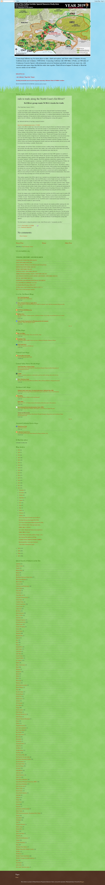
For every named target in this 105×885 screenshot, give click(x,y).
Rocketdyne (18, 739)
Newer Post (19, 243)
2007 (19, 556)
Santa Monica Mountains (21, 779)
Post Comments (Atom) (27, 246)
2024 (19, 455)
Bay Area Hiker (21, 333)
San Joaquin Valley (20, 764)
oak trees (18, 701)
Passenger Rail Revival (21, 714)
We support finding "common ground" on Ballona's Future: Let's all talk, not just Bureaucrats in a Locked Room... (41, 316)
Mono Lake (18, 680)
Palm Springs (19, 712)
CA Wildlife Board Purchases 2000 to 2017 (26, 285)
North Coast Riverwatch (24, 413)
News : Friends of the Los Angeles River (27, 303)
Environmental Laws (20, 622)
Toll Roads (18, 820)
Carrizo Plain (19, 588)
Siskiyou (18, 797)
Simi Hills (18, 795)
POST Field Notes (22, 344)
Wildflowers (19, 853)
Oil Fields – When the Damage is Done (26, 322)
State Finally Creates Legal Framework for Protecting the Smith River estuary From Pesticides (38, 391)
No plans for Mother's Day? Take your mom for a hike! (29, 334)
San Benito (18, 748)
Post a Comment (23, 236)
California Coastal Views (24, 432)
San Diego (18, 752)
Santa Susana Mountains (21, 784)
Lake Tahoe (18, 653)
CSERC (20, 373)
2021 (19, 462)
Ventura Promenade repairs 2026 (25, 357)
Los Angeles (19, 660)
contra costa (18, 608)
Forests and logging (20, 626)
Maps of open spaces (20, 665)
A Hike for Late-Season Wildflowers (25, 346)
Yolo (17, 860)
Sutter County (19, 811)
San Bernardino (19, 750)
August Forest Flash (22, 427)
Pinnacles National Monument (23, 719)
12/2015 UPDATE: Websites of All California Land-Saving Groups (31, 265)
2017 (19, 473)
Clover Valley (19, 599)
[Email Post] (37, 225)
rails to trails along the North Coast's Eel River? (29, 517)
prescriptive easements (21, 728)
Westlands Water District (21, 847)
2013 (19, 483)
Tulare (17, 831)
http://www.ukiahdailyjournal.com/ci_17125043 (29, 125)
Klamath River (19, 647)
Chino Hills (18, 590)
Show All (70, 326)
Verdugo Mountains (20, 842)
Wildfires (18, 851)
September (21, 497)
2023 (19, 457)
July (20, 502)
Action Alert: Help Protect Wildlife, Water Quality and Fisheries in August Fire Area (36, 408)
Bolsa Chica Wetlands (21, 579)
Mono (17, 678)
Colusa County (19, 606)
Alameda (18, 563)
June (20, 505)
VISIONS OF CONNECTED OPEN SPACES (26, 260)
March (20, 510)
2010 (19, 548)
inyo (17, 640)
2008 (19, 553)
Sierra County (19, 790)
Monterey (18, 683)
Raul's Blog (20, 401)
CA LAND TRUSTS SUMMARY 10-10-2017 (26, 282)
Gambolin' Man (22, 339)
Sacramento (18, 741)
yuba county (19, 865)
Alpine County (19, 566)
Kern (17, 642)
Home (44, 243)
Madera (17, 662)
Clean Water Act (19, 595)
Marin (17, 667)
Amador (18, 568)
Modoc (17, 676)
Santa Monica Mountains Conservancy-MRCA (26, 781)
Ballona (18, 572)
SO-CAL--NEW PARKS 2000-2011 (24, 278)
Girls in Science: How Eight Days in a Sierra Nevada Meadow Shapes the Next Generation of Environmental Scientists (38, 368)
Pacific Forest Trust (22, 426)
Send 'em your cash (20, 786)
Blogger (82, 882)
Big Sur (18, 575)
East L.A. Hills (19, 615)
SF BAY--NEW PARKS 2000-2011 (24, 269)
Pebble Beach (19, 716)
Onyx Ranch (19, 705)
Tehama (18, 815)
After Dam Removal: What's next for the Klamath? (29, 397)
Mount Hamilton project (21, 685)
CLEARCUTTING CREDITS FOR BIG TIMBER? (30, 539)
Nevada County (19, 692)
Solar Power (19, 802)
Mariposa (18, 669)
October (21, 495)
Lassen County (19, 656)
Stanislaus (18, 806)
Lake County (19, 649)
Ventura (18, 840)
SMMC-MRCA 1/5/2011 (24, 532)
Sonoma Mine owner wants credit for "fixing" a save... (31, 534)
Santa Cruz (18, 777)
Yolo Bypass (19, 862)
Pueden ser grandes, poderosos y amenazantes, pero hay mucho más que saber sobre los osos (38, 375)
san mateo (18, 768)
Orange (17, 707)
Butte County (19, 581)
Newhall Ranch (19, 694)
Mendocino (29, 227)
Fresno (17, 629)
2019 (19, 467)
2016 (19, 475)
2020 (19, 465)
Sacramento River (20, 743)
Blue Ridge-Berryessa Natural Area (24, 577)
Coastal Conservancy (21, 604)
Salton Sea (18, 746)
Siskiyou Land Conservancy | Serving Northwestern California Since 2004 (35, 390)
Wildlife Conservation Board (22, 856)
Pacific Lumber (19, 710)
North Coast (18, 696)
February (21, 513)
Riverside (18, 737)
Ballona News (21, 314)
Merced (17, 674)
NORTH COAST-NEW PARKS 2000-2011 (26, 267)
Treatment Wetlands (20, 824)
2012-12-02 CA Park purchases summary (25, 289)
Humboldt (23, 227)
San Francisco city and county (23, 757)
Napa (17, 689)
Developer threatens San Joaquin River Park (29, 520)
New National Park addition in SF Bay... (28, 537)
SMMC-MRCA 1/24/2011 (25, 527)
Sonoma (18, 804)
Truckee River (19, 829)
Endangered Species (20, 620)
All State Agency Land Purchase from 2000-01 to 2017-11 (29, 287)
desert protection (20, 613)
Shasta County (19, 788)
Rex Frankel (19, 732)
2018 (19, 470)
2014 (19, 480)
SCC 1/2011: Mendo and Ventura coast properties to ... (31, 530)
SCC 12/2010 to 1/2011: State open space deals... (30, 525)
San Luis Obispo (19, 766)
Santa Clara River (20, 775)
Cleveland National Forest (22, 597)
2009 (19, 551)
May (20, 508)
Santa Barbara (19, 770)
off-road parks (19, 703)
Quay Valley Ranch (20, 730)
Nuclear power (19, 698)
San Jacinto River (20, 761)
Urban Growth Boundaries (22, 838)
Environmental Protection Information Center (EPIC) (31, 407)
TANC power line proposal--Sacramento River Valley (28, 813)
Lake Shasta (18, 651)
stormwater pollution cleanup (22, 808)
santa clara (18, 773)
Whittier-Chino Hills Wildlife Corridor (25, 849)
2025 (19, 452)
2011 (19, 488)
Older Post (68, 243)
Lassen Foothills (19, 658)
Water (17, 844)
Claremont (18, 593)
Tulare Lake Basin (20, 833)
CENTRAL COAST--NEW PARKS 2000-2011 (26, 271)
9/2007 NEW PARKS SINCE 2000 (24, 262)
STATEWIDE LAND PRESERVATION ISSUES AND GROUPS (30, 280)
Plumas (17, 723)
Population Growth (20, 725)
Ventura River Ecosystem (24, 355)
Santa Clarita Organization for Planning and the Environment (33, 321)
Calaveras (18, 584)
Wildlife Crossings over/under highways (25, 858)
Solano (17, 799)
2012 (19, 485)
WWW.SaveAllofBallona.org (25, 310)
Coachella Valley (20, 602)
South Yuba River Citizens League (26, 366)
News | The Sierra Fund (23, 379)
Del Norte (18, 611)
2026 (19, 450)
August (21, 500)
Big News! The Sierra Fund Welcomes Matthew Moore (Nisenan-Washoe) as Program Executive (39, 380)
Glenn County (19, 631)
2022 (19, 460)
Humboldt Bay (19, 635)
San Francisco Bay (20, 755)
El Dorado (18, 617)
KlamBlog (20, 396)
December (21, 490)
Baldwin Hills (19, 570)
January (21, 515)
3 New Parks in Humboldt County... (27, 544)
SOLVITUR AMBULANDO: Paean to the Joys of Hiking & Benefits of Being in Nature (37, 340)
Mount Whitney (19, 687)
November (21, 492)
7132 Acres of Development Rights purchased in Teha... (31, 522)
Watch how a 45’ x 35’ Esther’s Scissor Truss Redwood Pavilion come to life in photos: (37, 403)
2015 (19, 478)
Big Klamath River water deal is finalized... (28, 542)
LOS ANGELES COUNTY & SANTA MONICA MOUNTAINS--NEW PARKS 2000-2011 (37, 276)
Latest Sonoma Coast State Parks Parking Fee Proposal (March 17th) (33, 433)
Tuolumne (18, 835)
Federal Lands (19, 624)
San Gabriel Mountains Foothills (23, 759)
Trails (17, 822)
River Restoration (20, 734)
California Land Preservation (22, 586)
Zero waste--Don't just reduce (22, 867)
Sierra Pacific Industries (21, 793)
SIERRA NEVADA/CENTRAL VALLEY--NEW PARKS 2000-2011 (31, 274)
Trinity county (19, 826)
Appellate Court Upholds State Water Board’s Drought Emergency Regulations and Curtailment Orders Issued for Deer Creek (40, 414)
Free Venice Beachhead (23, 297)
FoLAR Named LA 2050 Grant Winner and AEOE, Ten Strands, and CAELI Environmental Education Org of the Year (41, 305)
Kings (17, 644)
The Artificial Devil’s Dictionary (25, 298)
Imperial (18, 638)
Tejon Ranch (19, 817)
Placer (17, 721)
